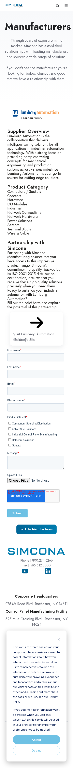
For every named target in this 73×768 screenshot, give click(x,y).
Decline (36, 750)
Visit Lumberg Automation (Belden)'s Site (33, 337)
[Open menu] (66, 6)
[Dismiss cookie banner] (58, 639)
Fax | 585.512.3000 (37, 565)
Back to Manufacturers (36, 529)
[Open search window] (58, 6)
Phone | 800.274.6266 (36, 560)
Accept (36, 739)
